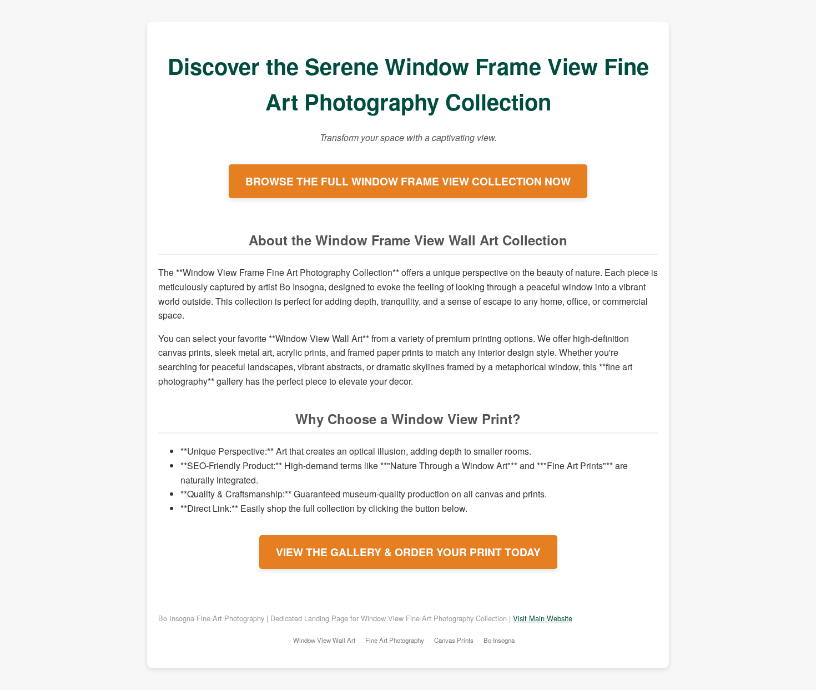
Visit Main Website (542, 618)
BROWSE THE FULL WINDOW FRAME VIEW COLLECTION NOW (408, 181)
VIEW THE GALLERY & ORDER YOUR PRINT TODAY (408, 552)
